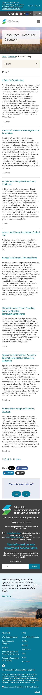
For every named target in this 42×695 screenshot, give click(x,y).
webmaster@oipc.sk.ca (14, 537)
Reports (25, 645)
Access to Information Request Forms (19, 258)
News (24, 657)
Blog (24, 653)
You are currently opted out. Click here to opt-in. (21, 687)
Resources (12, 57)
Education (26, 662)
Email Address (15, 562)
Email (21, 473)
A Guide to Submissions (13, 80)
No (26, 494)
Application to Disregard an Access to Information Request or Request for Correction (19, 358)
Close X (37, 6)
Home (4, 57)
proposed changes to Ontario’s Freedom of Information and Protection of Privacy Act (13, 7)
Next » (18, 459)
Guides (25, 641)
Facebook (23, 468)
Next (30, 6)
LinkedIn (10, 473)
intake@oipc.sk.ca (13, 533)
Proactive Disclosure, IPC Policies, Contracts (10, 660)
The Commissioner (10, 637)
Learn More (6, 596)
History (5, 647)
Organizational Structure (8, 642)
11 (14, 459)
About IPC (6, 633)
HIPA (24, 633)
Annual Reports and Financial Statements (10, 653)
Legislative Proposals (30, 637)
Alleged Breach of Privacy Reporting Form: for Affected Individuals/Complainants (18, 311)
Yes (16, 494)
